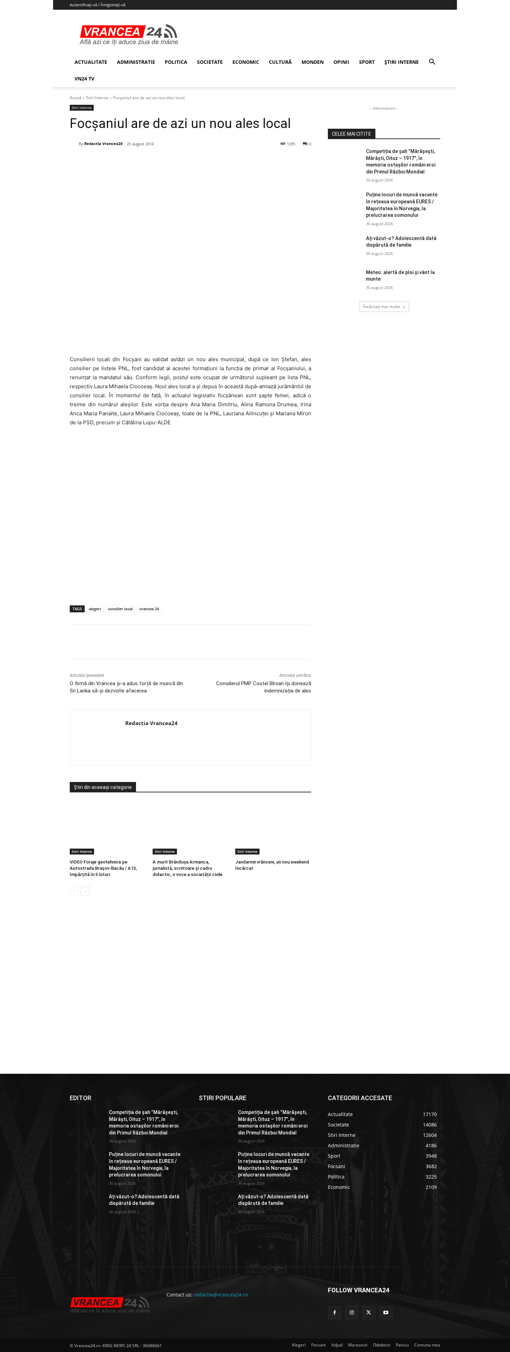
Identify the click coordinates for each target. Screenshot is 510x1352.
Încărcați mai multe (381, 306)
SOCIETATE (210, 62)
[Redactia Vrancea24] (74, 143)
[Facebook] (121, 162)
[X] (137, 162)
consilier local (120, 608)
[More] (217, 642)
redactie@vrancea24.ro (221, 1294)
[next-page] (85, 891)
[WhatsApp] (169, 162)
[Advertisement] (190, 532)
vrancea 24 (149, 608)
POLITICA (176, 62)
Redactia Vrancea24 (103, 143)
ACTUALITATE (91, 62)
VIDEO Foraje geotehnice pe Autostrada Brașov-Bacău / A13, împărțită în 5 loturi (103, 868)
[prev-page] (74, 891)
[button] (432, 62)
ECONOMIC (245, 62)
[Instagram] (351, 1312)
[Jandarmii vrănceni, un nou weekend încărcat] (273, 827)
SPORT (367, 62)
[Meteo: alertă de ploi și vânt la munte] (345, 281)
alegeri (95, 608)
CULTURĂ (280, 62)
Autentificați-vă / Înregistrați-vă (97, 4)
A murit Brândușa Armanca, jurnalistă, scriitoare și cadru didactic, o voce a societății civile (187, 868)
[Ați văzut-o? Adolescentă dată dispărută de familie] (345, 247)
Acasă (76, 98)
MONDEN (312, 62)
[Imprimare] (201, 162)
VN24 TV (84, 78)
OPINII (341, 62)
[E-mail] (185, 162)
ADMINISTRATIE (136, 62)
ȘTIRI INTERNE (401, 62)
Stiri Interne (97, 98)
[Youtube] (386, 1312)
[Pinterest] (153, 162)
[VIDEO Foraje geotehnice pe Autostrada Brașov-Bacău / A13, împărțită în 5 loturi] (108, 827)
